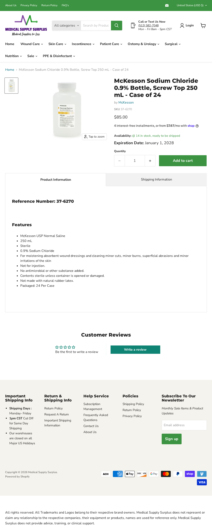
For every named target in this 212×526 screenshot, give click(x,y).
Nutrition (12, 56)
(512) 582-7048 (148, 25)
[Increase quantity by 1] (150, 160)
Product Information (55, 179)
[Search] (116, 25)
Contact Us (91, 426)
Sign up (171, 438)
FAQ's (65, 5)
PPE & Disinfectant (58, 56)
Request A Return (56, 414)
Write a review (135, 349)
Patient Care (110, 44)
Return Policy (49, 5)
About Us (10, 5)
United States (190, 5)
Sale (31, 56)
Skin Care (56, 44)
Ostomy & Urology (142, 44)
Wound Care (30, 44)
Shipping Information (156, 179)
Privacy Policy (28, 5)
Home (9, 44)
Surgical (171, 44)
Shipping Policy (133, 404)
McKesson (126, 102)
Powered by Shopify (17, 476)
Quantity (120, 151)
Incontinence (82, 44)
